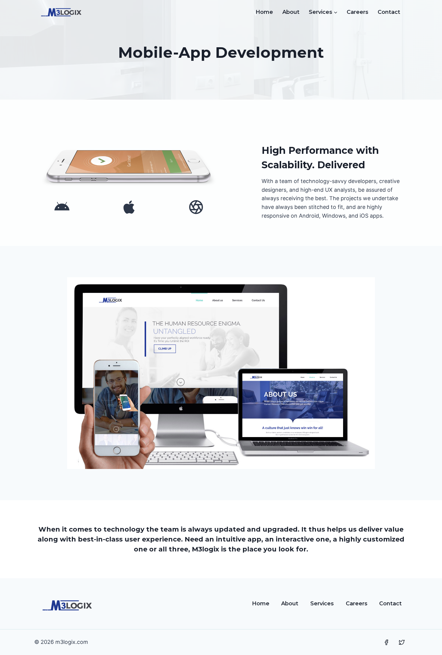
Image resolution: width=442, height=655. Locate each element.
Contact (389, 12)
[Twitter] (402, 642)
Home (264, 12)
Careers (357, 12)
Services (322, 603)
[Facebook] (386, 642)
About (290, 12)
